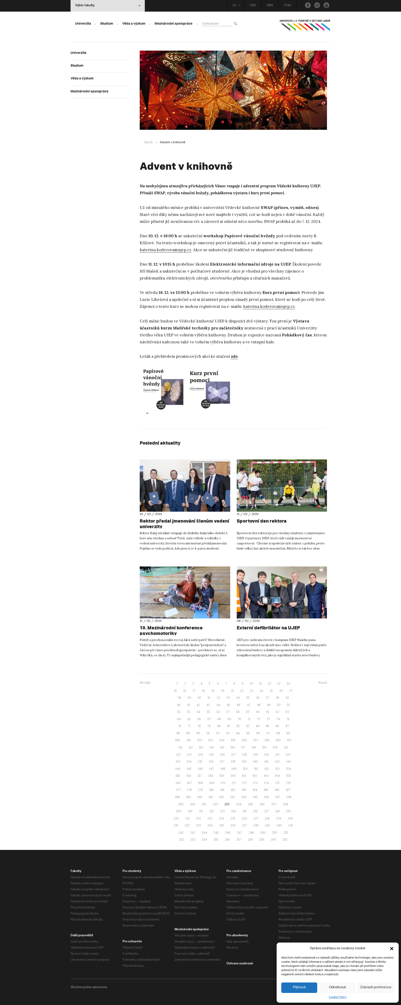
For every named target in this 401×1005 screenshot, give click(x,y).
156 (189, 776)
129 (255, 755)
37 (267, 698)
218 (277, 811)
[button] (391, 948)
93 (228, 733)
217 (266, 811)
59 (247, 712)
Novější (145, 683)
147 (211, 769)
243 (192, 833)
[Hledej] (236, 23)
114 (212, 747)
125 (211, 755)
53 (188, 712)
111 (180, 747)
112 (191, 747)
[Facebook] (308, 5)
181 (222, 790)
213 (222, 811)
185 (266, 790)
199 (180, 804)
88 (178, 733)
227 (255, 818)
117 (243, 747)
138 (233, 762)
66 (199, 719)
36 (257, 698)
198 (289, 797)
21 (232, 691)
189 (188, 797)
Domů (148, 142)
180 (211, 790)
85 (267, 726)
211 (201, 811)
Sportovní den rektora (262, 521)
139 (244, 762)
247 (239, 833)
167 (189, 783)
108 (267, 740)
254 (204, 840)
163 (266, 776)
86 (277, 726)
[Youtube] (326, 5)
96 (258, 733)
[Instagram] (317, 5)
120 (275, 747)
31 (208, 698)
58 (237, 712)
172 (244, 783)
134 (189, 762)
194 (244, 797)
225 (232, 818)
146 (200, 769)
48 (258, 705)
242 (181, 833)
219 (288, 811)
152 (267, 769)
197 (277, 797)
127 (233, 755)
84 (257, 726)
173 (255, 783)
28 (179, 698)
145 (189, 769)
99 (288, 733)
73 (268, 719)
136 (211, 762)
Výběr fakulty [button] (84, 6)
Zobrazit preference (375, 987)
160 (233, 776)
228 (267, 818)
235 (221, 825)
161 (244, 776)
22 (241, 691)
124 (200, 755)
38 (277, 698)
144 (177, 769)
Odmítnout (337, 987)
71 (249, 719)
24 (261, 691)
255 (215, 840)
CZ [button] (234, 6)
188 (177, 797)
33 (228, 698)
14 (288, 684)
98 (278, 733)
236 (233, 825)
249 (262, 833)
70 (239, 719)
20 (222, 691)
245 (216, 833)
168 (200, 783)
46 (238, 705)
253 (193, 840)
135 (200, 762)
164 (277, 776)
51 (288, 705)
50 (279, 705)
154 (288, 769)
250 (274, 833)
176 (288, 783)
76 (179, 726)
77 (189, 726)
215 (244, 811)
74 (278, 719)
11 (260, 684)
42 (198, 705)
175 (277, 783)
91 (208, 733)
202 (215, 804)
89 (188, 733)
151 (256, 769)
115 (222, 747)
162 (255, 776)
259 (261, 840)
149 (234, 769)
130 (266, 755)
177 (178, 790)
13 (279, 684)
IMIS (270, 6)
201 (204, 804)
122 (178, 755)
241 (290, 825)
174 (266, 783)
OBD (253, 6)
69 (229, 719)
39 (287, 698)
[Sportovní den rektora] (282, 485)
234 (210, 825)
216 (255, 811)
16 (184, 691)
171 (234, 783)
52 (179, 712)
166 (178, 783)
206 (262, 804)
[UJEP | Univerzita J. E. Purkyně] (304, 27)
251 (286, 833)
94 (238, 733)
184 (255, 790)
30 (199, 698)
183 (244, 790)
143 (288, 762)
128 (244, 755)
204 (238, 804)
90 (198, 733)
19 (212, 691)
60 (258, 712)
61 (267, 712)
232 (187, 825)
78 (199, 726)
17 (194, 691)
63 (287, 712)
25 (271, 691)
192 (221, 797)
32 (218, 698)
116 (233, 747)
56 (218, 712)
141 (266, 762)
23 (251, 691)
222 (198, 818)
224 (221, 818)
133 (178, 762)
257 (238, 840)
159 (222, 776)
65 (189, 719)
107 (255, 740)
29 (189, 698)
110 (289, 740)
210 (190, 811)
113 (201, 747)
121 (286, 747)
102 (199, 740)
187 (288, 790)
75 (288, 719)
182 (233, 790)
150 (245, 769)
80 (219, 726)
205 (250, 804)
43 (208, 705)
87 (287, 726)
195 (255, 797)
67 (209, 719)
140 (255, 762)
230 (290, 818)
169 (211, 783)
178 (189, 790)
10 (251, 684)
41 (188, 705)
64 (179, 719)
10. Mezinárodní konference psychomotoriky (171, 630)
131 (277, 755)
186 (277, 790)
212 (211, 811)
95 (248, 733)
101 (189, 740)
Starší (322, 683)
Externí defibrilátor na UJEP (268, 628)
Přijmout (299, 987)
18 (203, 691)
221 (187, 818)
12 (269, 684)
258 (250, 840)
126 (222, 755)
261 (285, 840)
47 (248, 705)
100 (177, 740)
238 (255, 825)
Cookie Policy (337, 997)
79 (209, 726)
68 (219, 719)
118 (254, 747)
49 (269, 705)
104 (222, 740)
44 (218, 705)
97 (268, 733)
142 (277, 762)
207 (273, 804)
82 (238, 726)
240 (279, 825)
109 (278, 740)
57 (228, 712)
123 (189, 755)
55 (208, 712)
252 (181, 840)
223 (209, 818)
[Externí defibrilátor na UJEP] (282, 592)
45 (228, 705)
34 (238, 698)
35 (247, 698)
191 (211, 797)
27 (291, 691)
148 (222, 769)
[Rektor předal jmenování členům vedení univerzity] (185, 485)
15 (175, 691)
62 (277, 712)
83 (247, 726)
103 (210, 740)
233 (198, 825)
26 (281, 691)
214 (233, 811)
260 (273, 840)
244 (204, 833)
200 (192, 804)
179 (200, 790)
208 (285, 804)
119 (264, 747)
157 (200, 776)
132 (288, 755)
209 (178, 811)
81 (228, 726)
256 (227, 840)
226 (244, 818)
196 (266, 797)
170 (223, 783)
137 (222, 762)
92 (218, 733)
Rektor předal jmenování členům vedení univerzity (184, 523)
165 (288, 776)
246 (227, 833)
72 (258, 719)
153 (277, 769)
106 (244, 740)
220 (176, 818)
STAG (287, 6)
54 (198, 712)
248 (251, 833)
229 (278, 818)
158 (211, 776)
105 (233, 740)
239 (267, 825)
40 (179, 705)
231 (176, 825)
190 (199, 797)
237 (244, 825)
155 (178, 776)
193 (232, 797)
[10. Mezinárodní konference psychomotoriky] (185, 592)
